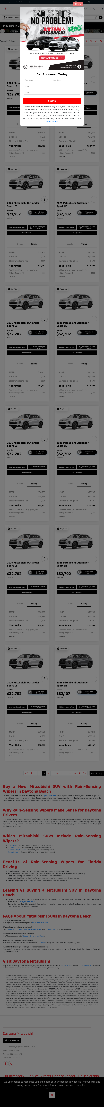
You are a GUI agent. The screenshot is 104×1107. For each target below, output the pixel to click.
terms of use (52, 121)
